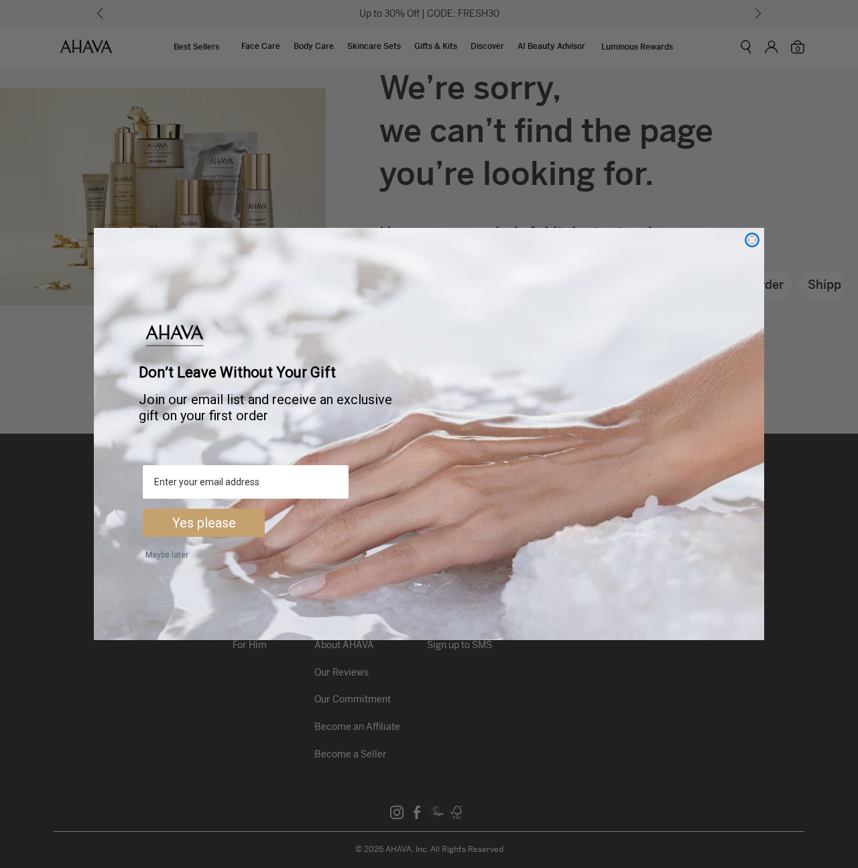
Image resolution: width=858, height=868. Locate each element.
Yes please (204, 523)
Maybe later (166, 555)
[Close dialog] (752, 240)
